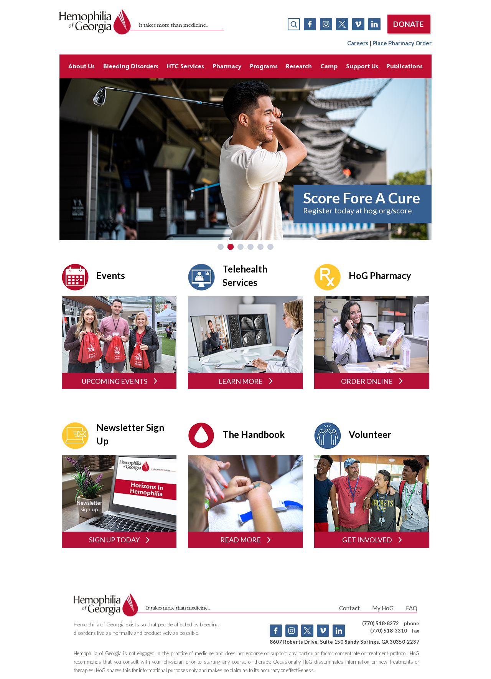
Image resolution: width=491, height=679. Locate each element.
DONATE (408, 24)
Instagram (326, 24)
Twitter (342, 24)
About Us (81, 66)
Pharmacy (227, 66)
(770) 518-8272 (380, 623)
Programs (264, 66)
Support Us (362, 66)
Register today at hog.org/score (357, 210)
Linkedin (374, 24)
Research (299, 66)
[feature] (245, 158)
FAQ (411, 608)
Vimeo (358, 24)
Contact (349, 608)
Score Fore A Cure (361, 198)
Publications (404, 66)
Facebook (310, 24)
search (294, 24)
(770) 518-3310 (388, 631)
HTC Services (185, 66)
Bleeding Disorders (130, 66)
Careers (357, 43)
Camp (329, 66)
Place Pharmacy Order (402, 43)
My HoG (383, 608)
